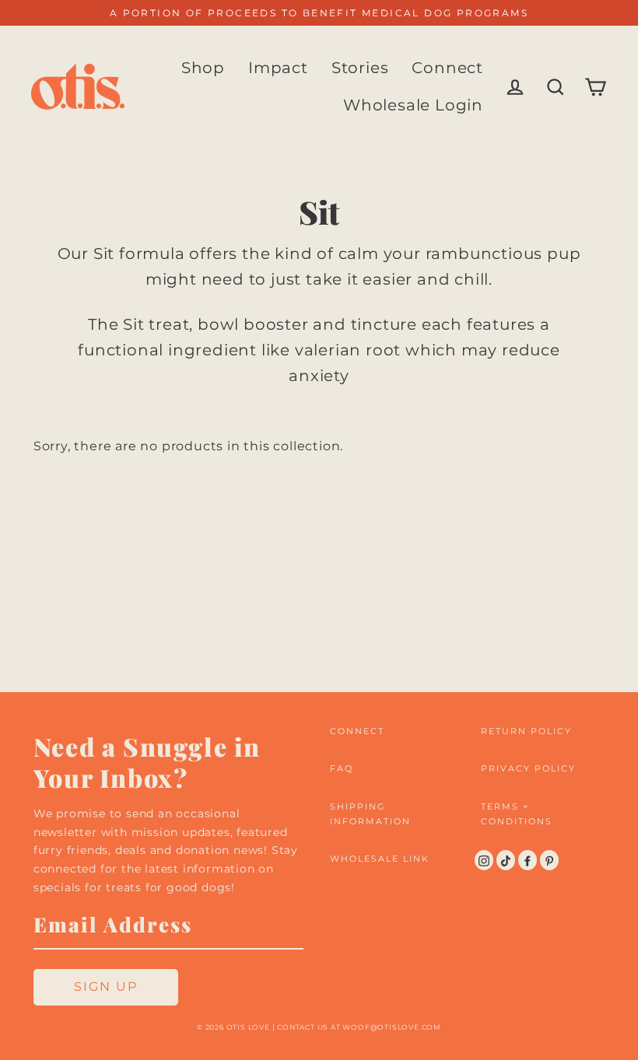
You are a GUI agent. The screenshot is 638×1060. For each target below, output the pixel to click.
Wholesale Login (413, 105)
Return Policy (526, 731)
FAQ (341, 768)
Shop (203, 67)
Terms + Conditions (516, 814)
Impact (278, 67)
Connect (447, 67)
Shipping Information (370, 814)
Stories (360, 67)
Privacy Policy (528, 768)
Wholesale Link (379, 858)
